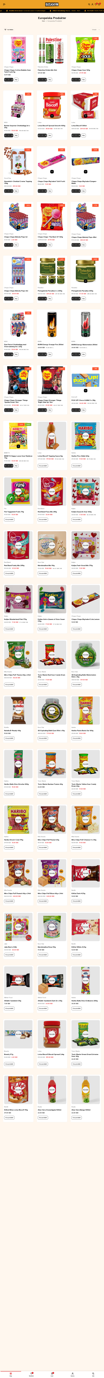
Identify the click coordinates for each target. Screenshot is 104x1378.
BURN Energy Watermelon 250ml (84, 345)
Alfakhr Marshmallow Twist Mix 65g (51, 1219)
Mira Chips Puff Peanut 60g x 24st (17, 893)
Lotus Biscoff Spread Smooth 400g (51, 126)
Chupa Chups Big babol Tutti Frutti (51, 181)
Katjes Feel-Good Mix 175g (82, 565)
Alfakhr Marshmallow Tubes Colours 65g (52, 1164)
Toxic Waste (42, 672)
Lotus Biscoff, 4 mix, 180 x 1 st (49, 1328)
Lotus (39, 122)
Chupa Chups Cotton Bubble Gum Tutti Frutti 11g (17, 71)
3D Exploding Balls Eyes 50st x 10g (51, 731)
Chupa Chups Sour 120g (81, 70)
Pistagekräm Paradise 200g (82, 291)
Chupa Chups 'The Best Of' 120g (50, 237)
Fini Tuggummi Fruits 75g (14, 512)
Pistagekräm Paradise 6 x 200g (50, 291)
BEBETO (7, 453)
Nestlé (74, 890)
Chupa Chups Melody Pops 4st (16, 291)
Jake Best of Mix (10, 947)
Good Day (7, 178)
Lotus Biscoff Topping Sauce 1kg (50, 456)
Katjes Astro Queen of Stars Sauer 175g (51, 620)
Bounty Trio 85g (10, 1275)
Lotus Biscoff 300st (79, 126)
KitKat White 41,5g (79, 947)
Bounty (6, 1051)
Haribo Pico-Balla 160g (80, 456)
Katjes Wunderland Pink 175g (15, 619)
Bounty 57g (8, 1054)
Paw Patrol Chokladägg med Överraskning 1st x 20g (15, 345)
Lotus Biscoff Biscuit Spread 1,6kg (51, 1054)
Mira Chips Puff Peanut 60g (48, 840)
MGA (5, 122)
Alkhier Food (8, 997)
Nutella (6, 727)
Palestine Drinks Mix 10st (47, 70)
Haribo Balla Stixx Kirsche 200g (16, 784)
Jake (5, 944)
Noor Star (41, 562)
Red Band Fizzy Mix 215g (47, 512)
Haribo (74, 453)
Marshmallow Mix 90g (46, 565)
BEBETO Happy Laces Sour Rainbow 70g (18, 457)
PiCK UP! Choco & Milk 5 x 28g (83, 400)
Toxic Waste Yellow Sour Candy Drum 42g (84, 785)
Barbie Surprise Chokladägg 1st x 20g (17, 127)
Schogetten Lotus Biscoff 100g (16, 1328)
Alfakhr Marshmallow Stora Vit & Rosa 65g (84, 1164)
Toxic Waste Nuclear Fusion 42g (50, 784)
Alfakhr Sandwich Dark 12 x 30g (50, 1001)
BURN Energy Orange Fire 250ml (50, 344)
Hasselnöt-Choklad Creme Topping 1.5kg (18, 182)
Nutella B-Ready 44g (12, 731)
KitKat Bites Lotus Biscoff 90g (16, 1110)
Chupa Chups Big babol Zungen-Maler (84, 182)
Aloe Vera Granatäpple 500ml (49, 1110)
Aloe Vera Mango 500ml (81, 1110)
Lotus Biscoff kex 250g (80, 1328)
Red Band (41, 508)
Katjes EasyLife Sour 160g (82, 512)
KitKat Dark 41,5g (78, 893)
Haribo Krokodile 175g (46, 1275)
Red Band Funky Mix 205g (14, 565)
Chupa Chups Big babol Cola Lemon (85, 619)
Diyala (40, 1107)
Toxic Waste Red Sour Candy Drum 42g (51, 676)
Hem (43, 21)
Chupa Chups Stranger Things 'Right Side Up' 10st (49, 401)
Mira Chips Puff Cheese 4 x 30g (84, 840)
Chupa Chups (8, 67)
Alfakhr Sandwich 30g (12, 1001)
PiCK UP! (74, 397)
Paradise (40, 288)
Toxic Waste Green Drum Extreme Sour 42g (85, 1055)
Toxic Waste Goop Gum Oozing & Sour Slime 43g (84, 1220)
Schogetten (8, 1325)
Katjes (73, 508)
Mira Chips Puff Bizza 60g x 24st (50, 893)
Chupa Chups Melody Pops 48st (84, 237)
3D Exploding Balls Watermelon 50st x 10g (84, 676)
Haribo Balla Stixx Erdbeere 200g (85, 1001)
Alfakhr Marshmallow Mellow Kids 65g (17, 1220)
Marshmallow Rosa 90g (47, 947)
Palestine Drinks (43, 67)
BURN (39, 341)
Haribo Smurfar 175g (79, 1275)
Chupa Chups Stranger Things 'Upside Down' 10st (16, 401)
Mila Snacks (8, 672)
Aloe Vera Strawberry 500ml (15, 1164)
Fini (5, 508)
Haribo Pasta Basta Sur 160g (82, 731)
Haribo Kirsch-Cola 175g (13, 840)
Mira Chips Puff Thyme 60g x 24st (17, 675)
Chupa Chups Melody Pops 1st (16, 237)
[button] (18, 60)
